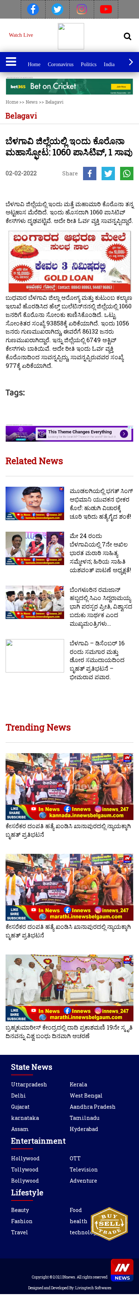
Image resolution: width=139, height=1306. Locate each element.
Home (34, 64)
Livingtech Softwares (93, 1288)
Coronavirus (60, 64)
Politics (88, 64)
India (109, 64)
